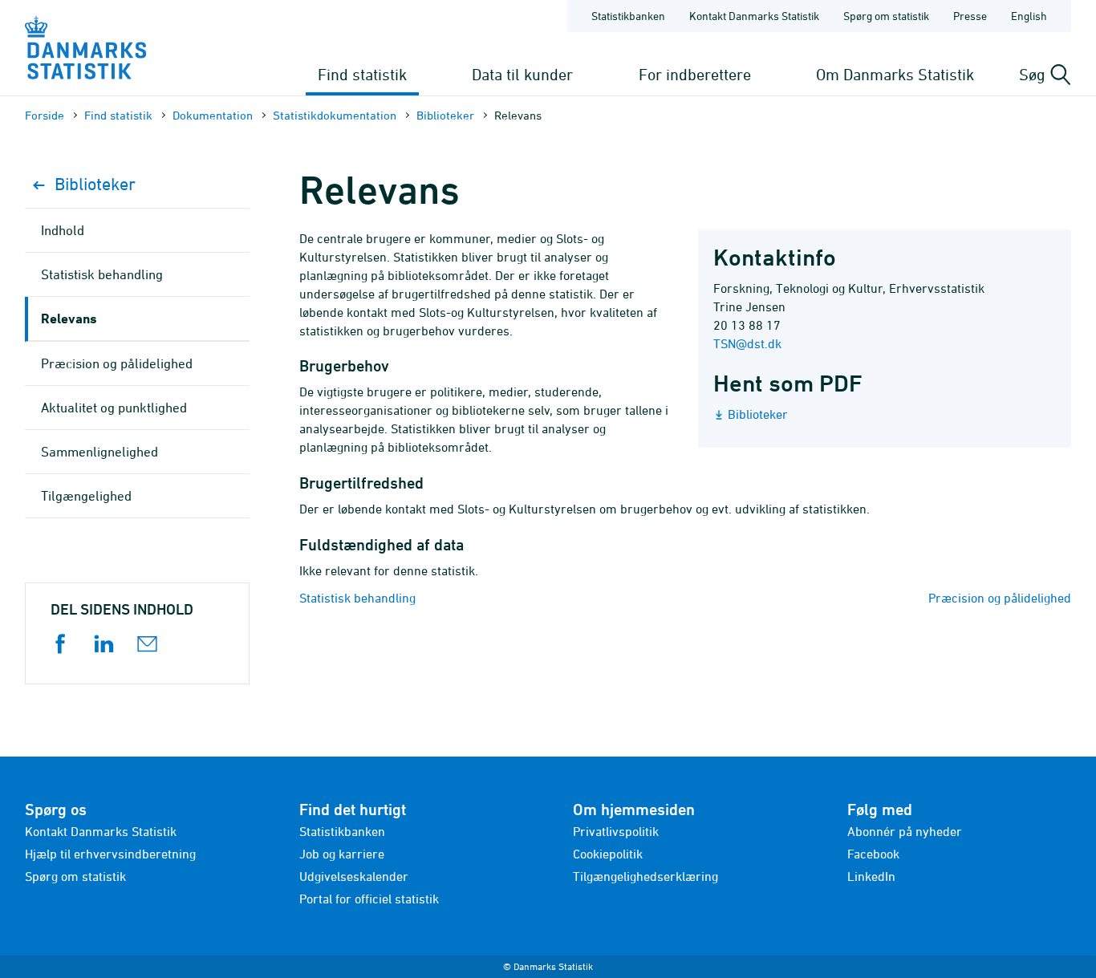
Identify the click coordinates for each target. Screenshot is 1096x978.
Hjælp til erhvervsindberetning (110, 853)
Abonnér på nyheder (904, 831)
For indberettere (695, 74)
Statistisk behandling (357, 597)
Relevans (69, 318)
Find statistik (362, 74)
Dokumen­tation (213, 115)
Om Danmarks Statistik (895, 74)
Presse (970, 15)
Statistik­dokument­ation (334, 115)
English (1029, 15)
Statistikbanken (628, 15)
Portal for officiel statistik (369, 898)
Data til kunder (522, 74)
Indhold (62, 230)
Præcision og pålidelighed (999, 597)
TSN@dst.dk (747, 343)
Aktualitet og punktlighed (114, 408)
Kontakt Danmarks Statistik (754, 15)
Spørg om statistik (886, 15)
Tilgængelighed (86, 496)
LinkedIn (871, 876)
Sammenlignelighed (99, 452)
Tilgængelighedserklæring (645, 876)
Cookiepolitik (608, 853)
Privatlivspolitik (616, 831)
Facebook (873, 853)
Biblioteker (445, 115)
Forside (44, 115)
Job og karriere (341, 853)
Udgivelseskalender (353, 876)
